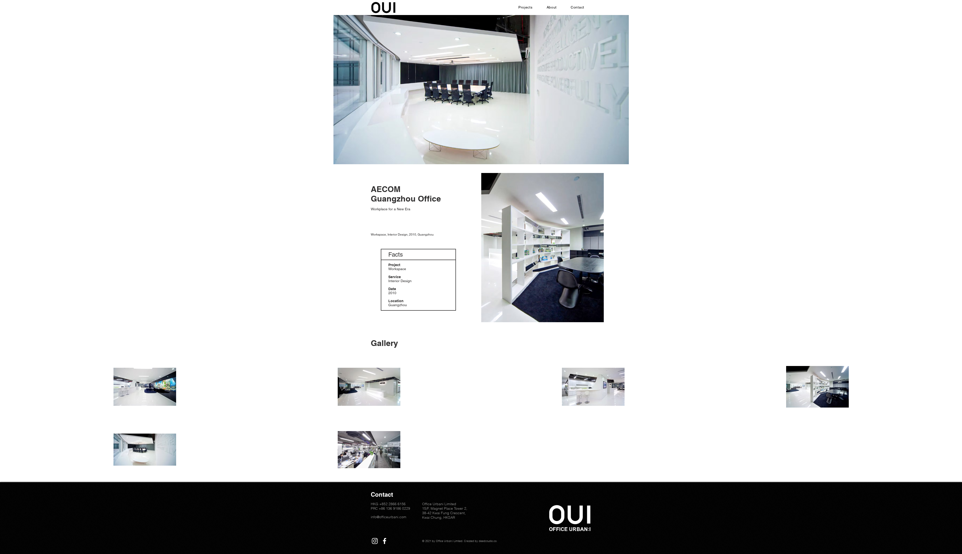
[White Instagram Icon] (375, 541)
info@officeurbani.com (388, 517)
